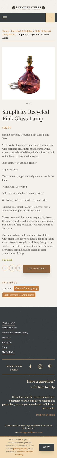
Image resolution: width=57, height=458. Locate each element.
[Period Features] (28, 7)
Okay (46, 447)
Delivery (6, 337)
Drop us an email (45, 414)
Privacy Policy (9, 327)
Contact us (7, 342)
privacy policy (20, 449)
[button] (4, 17)
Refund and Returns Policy (15, 332)
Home (5, 31)
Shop (4, 347)
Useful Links (8, 352)
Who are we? (8, 323)
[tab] (27, 103)
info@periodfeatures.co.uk (31, 433)
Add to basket (36, 268)
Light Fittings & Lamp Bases (18, 294)
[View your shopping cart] (50, 17)
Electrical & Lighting (22, 31)
